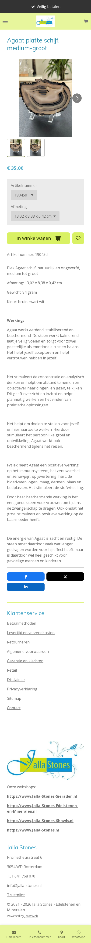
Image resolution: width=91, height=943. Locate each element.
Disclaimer (16, 679)
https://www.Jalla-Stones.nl (33, 830)
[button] (16, 148)
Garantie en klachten (25, 660)
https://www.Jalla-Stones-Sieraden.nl (42, 796)
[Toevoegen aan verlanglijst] (78, 238)
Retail (12, 670)
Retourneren (18, 642)
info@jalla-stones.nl (24, 885)
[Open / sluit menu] (5, 21)
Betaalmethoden (21, 623)
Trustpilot (16, 894)
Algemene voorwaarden (28, 651)
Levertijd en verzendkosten (31, 632)
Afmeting (19, 206)
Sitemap (14, 698)
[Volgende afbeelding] (77, 98)
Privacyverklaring (22, 689)
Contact (14, 707)
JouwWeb (31, 916)
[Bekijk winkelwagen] (86, 21)
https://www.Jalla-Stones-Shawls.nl (40, 820)
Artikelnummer (24, 185)
